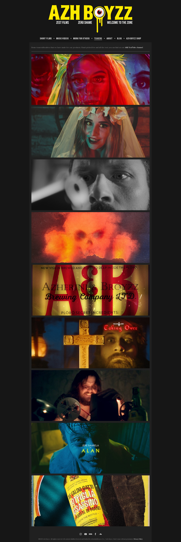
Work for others (81, 38)
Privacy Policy (138, 539)
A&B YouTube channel (134, 47)
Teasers (98, 38)
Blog (119, 38)
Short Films (46, 38)
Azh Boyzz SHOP (133, 38)
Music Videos (62, 38)
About (110, 38)
